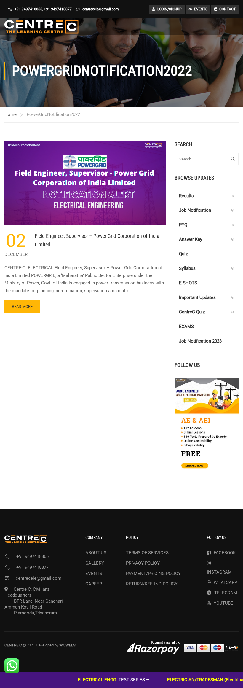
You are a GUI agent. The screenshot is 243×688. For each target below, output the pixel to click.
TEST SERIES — (96, 679)
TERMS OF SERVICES (147, 552)
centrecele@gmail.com (100, 9)
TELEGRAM (225, 592)
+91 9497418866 (28, 9)
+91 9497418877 (58, 9)
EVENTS (200, 9)
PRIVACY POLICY (143, 563)
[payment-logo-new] (183, 647)
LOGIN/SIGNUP (169, 9)
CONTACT (227, 9)
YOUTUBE (223, 603)
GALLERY (94, 563)
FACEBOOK (225, 552)
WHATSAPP (225, 582)
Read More (24, 308)
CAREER (93, 584)
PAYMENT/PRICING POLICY (153, 573)
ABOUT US (95, 552)
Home (10, 114)
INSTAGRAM (219, 572)
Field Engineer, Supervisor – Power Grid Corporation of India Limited (97, 240)
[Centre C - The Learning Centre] (41, 27)
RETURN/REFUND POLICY (152, 584)
